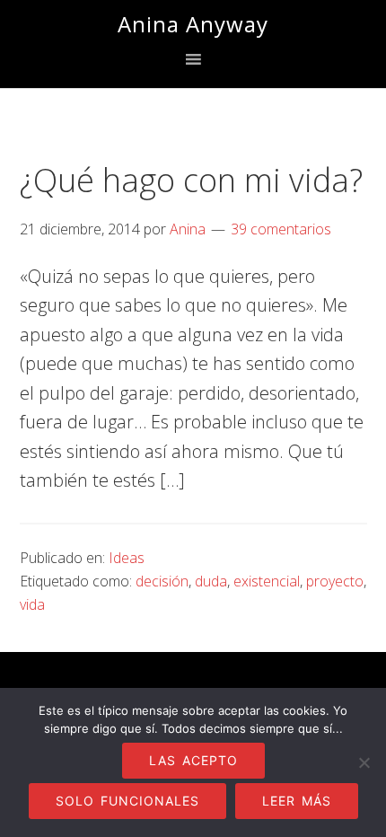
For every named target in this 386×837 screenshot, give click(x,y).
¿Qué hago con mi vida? (191, 180)
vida (32, 604)
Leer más (296, 800)
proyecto (335, 581)
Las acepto (193, 760)
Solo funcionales (127, 800)
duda (211, 581)
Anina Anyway (193, 24)
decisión (162, 581)
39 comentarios (281, 229)
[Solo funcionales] (364, 762)
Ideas (127, 558)
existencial (266, 581)
